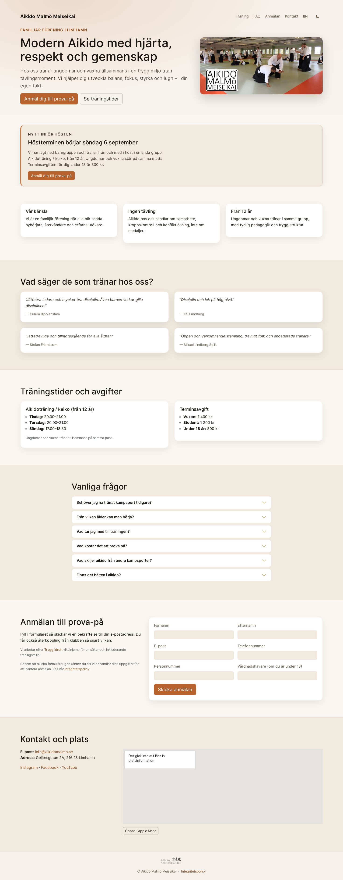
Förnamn (161, 625)
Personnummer (167, 666)
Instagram (29, 767)
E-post (160, 646)
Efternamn (247, 625)
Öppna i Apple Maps (140, 831)
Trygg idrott (53, 649)
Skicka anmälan (175, 689)
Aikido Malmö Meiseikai (47, 16)
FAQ (256, 16)
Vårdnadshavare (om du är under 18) (270, 666)
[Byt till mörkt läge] (317, 16)
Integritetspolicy (193, 871)
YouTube (69, 767)
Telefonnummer (251, 646)
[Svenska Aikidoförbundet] (171, 861)
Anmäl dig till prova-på (49, 99)
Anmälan (272, 16)
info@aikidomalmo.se (54, 751)
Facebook (50, 767)
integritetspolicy (77, 669)
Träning (242, 16)
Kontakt (291, 16)
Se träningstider (101, 99)
